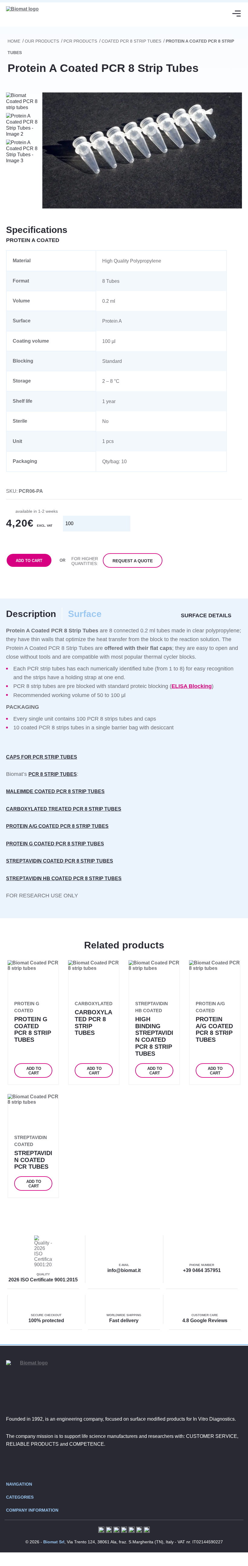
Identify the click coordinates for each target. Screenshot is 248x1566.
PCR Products (80, 41)
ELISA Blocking (191, 686)
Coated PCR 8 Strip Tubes (131, 41)
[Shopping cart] (215, 14)
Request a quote (133, 560)
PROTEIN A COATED (32, 240)
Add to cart (29, 560)
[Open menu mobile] (236, 14)
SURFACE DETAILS (206, 615)
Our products (42, 41)
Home (14, 41)
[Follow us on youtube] (141, 1463)
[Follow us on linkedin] (124, 1463)
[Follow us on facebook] (106, 1463)
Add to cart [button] (33, 1070)
